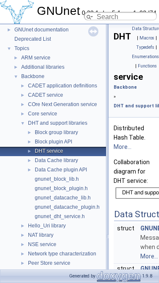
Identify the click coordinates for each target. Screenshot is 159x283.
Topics (21, 48)
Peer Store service (49, 263)
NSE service (42, 244)
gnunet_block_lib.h (57, 179)
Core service (42, 114)
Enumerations (145, 56)
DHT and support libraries (57, 123)
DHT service (49, 151)
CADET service (45, 95)
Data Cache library (56, 160)
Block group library (56, 132)
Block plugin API (53, 142)
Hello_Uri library (47, 226)
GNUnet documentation (41, 30)
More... (122, 146)
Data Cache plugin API (61, 170)
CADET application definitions (62, 86)
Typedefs (145, 47)
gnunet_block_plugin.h (61, 188)
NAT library (40, 235)
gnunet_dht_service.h (60, 216)
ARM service (35, 58)
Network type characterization (62, 254)
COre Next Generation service (62, 104)
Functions (147, 66)
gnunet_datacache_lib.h (63, 198)
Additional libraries (42, 67)
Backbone (33, 76)
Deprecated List (32, 39)
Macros (146, 38)
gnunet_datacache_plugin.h (67, 207)
